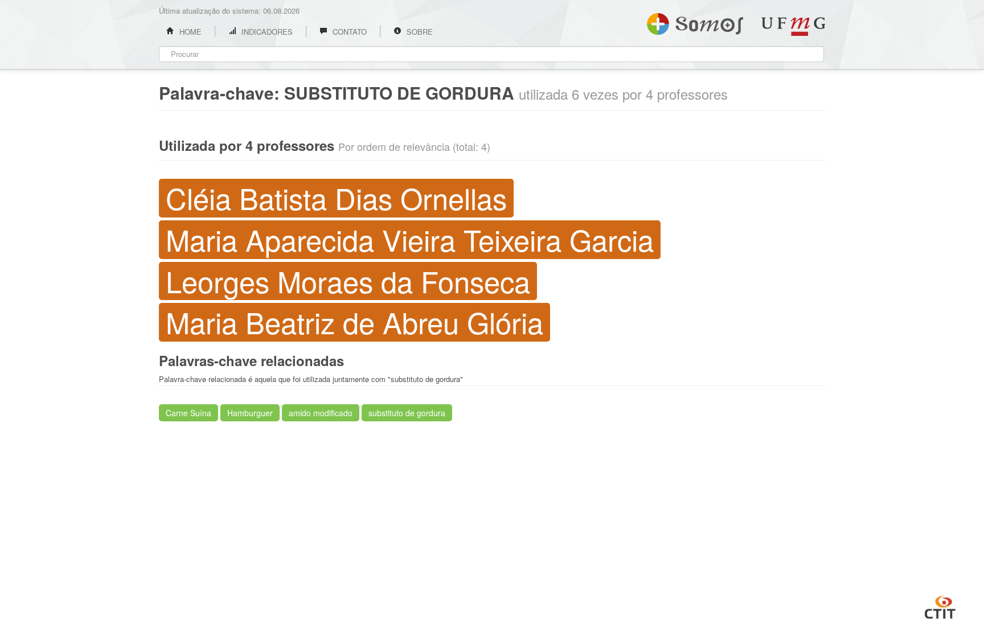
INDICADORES (266, 31)
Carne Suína (188, 412)
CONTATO (348, 31)
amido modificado (320, 412)
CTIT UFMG (940, 606)
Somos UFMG (695, 22)
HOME (189, 31)
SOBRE (418, 31)
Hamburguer (250, 412)
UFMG (793, 26)
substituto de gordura (406, 412)
